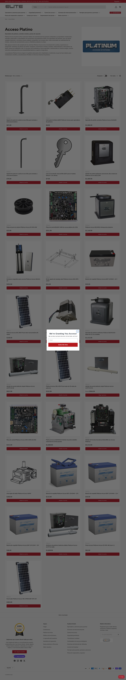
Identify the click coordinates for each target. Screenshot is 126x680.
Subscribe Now (63, 344)
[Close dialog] (77, 331)
